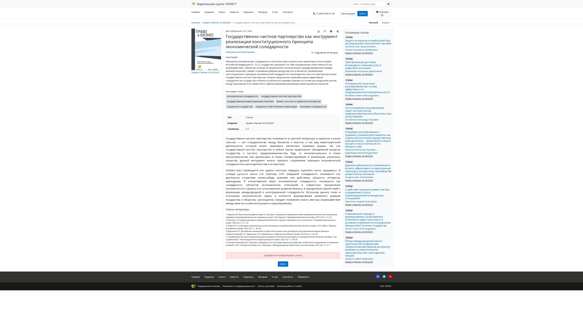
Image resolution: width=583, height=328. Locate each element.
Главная (195, 12)
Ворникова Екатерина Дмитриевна (363, 71)
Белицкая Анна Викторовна (240, 52)
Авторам (262, 12)
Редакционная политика (209, 286)
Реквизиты (303, 276)
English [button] (386, 22)
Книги (222, 12)
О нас (275, 12)
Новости (234, 12)
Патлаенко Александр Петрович (362, 119)
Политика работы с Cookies (289, 286)
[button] (318, 31)
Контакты (288, 12)
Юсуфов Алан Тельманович (359, 177)
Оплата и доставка (265, 286)
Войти (362, 13)
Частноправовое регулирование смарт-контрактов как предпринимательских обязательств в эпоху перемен (368, 112)
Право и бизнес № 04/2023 (217, 22)
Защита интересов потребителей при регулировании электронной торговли (368, 42)
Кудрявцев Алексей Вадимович (361, 152)
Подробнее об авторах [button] (326, 52)
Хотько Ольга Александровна (360, 228)
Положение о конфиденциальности (239, 286)
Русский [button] (373, 22)
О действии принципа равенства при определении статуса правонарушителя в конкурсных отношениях (367, 194)
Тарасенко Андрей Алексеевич (361, 201)
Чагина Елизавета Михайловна (361, 49)
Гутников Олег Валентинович (361, 46)
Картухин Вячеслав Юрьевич (361, 149)
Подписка (248, 12)
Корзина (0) (383, 13)
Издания (209, 12)
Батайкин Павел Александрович (362, 95)
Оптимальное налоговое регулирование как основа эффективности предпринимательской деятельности (367, 88)
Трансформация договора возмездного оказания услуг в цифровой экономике (363, 65)
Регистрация (348, 13)
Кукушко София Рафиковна (359, 258)
